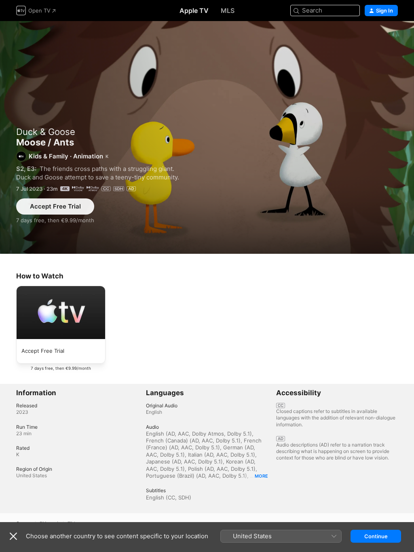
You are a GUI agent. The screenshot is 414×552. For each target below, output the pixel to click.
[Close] (13, 536)
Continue (376, 536)
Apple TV (194, 10)
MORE (261, 476)
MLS (227, 10)
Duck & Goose (45, 131)
